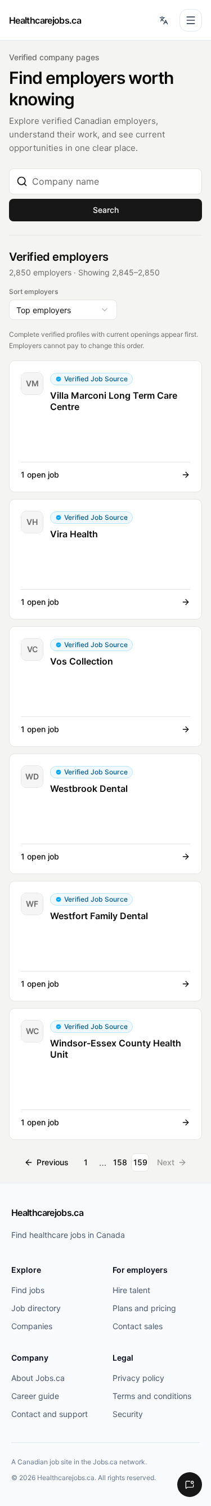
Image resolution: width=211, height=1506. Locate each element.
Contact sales (138, 1326)
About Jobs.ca (38, 1378)
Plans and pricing (144, 1308)
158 (120, 1162)
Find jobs (27, 1290)
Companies (31, 1326)
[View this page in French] (163, 20)
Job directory (36, 1308)
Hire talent (131, 1290)
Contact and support (49, 1414)
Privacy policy (138, 1378)
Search (106, 210)
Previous (53, 1162)
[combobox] (113, 181)
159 (140, 1162)
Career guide (35, 1396)
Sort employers (33, 291)
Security (128, 1414)
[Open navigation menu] (190, 20)
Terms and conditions (152, 1396)
